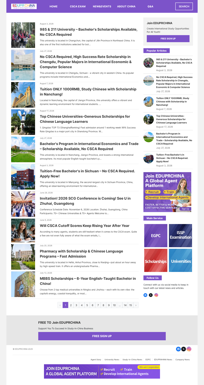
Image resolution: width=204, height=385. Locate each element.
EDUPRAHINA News (163, 359)
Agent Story (96, 359)
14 (125, 305)
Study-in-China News (132, 359)
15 (130, 305)
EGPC (148, 359)
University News (112, 359)
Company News (182, 359)
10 (114, 305)
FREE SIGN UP (168, 38)
